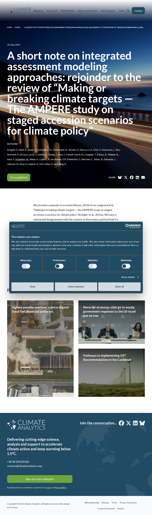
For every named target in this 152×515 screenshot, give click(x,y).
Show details (128, 277)
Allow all (119, 286)
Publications (68, 10)
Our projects (108, 10)
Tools (121, 10)
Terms (114, 502)
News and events (87, 10)
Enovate (14, 507)
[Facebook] (121, 423)
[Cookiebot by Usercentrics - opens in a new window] (128, 226)
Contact (138, 10)
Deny (32, 286)
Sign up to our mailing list (40, 479)
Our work (52, 10)
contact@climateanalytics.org (24, 466)
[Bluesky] (142, 423)
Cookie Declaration (106, 508)
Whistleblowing (91, 502)
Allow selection (76, 286)
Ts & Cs (49, 487)
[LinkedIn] (135, 423)
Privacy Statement (128, 502)
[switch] (59, 266)
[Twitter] (128, 423)
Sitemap (105, 502)
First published (18, 177)
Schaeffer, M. (22, 159)
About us (38, 10)
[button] (127, 11)
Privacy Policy (60, 487)
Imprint (120, 508)
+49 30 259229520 (18, 461)
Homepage (12, 27)
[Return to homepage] (19, 11)
